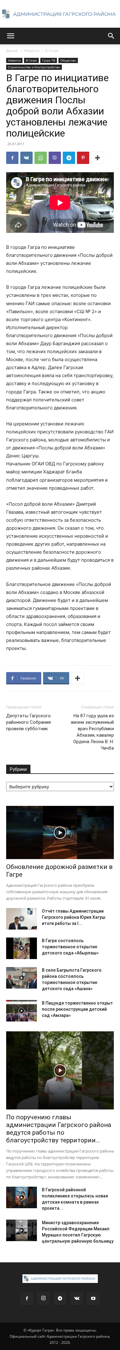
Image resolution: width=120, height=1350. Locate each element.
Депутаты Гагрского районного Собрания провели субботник (28, 722)
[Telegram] (69, 158)
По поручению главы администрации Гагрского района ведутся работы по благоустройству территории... (58, 1128)
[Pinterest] (83, 158)
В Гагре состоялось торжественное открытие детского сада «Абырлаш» (70, 946)
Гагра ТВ (48, 60)
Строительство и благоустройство (34, 67)
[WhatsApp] (40, 158)
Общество (68, 60)
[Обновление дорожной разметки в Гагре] (60, 832)
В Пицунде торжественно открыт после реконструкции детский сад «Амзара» (77, 1009)
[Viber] (55, 158)
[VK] (26, 158)
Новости (31, 50)
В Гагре (51, 50)
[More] (97, 158)
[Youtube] (93, 1298)
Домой (12, 50)
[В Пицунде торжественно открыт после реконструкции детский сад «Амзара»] (21, 1010)
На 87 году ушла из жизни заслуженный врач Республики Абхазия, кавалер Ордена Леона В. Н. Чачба (92, 732)
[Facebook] (12, 158)
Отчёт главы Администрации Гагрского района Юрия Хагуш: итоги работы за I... (74, 917)
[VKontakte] (76, 1298)
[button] (10, 36)
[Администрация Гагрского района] (60, 14)
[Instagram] (43, 1298)
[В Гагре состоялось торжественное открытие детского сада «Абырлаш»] (21, 948)
